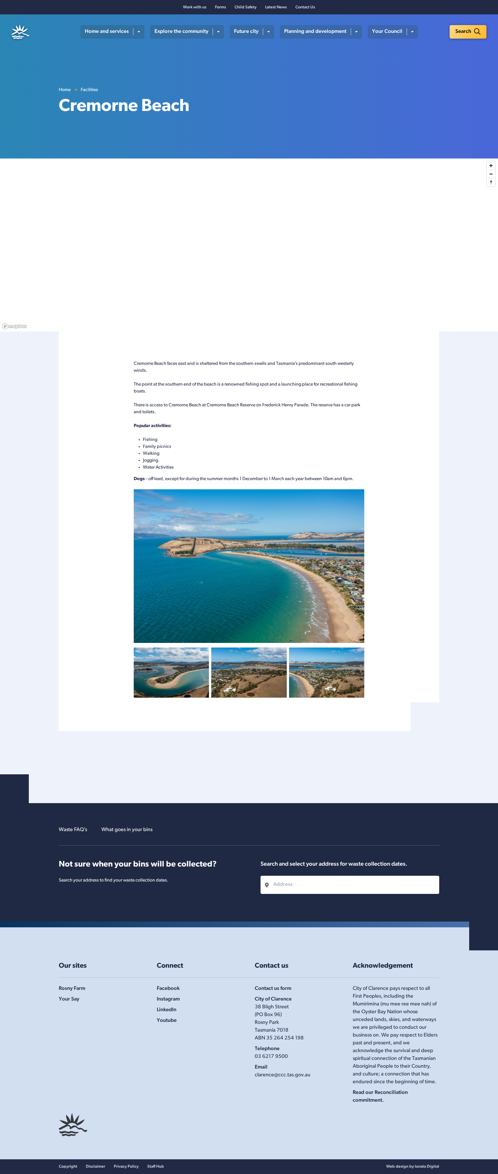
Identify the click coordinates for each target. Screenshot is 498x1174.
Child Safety (245, 7)
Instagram (168, 999)
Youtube (167, 1020)
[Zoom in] (491, 165)
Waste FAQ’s (73, 830)
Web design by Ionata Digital (412, 1166)
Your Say (69, 999)
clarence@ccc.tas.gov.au (282, 1075)
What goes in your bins (126, 830)
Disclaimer (95, 1166)
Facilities (89, 90)
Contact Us (305, 7)
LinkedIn (166, 1010)
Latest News (276, 7)
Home (65, 90)
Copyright (68, 1166)
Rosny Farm (72, 988)
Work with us (194, 7)
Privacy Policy (126, 1166)
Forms (220, 7)
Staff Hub (155, 1166)
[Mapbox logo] (14, 326)
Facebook (168, 988)
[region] (249, 244)
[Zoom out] (491, 174)
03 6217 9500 (271, 1056)
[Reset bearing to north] (491, 182)
